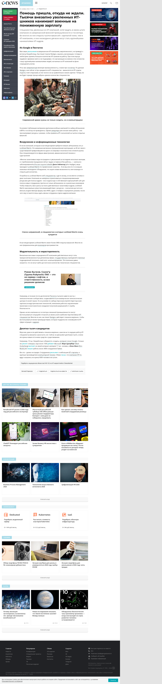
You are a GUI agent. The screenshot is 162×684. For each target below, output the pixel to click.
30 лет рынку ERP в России (9, 34)
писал (63, 355)
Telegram (68, 661)
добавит (51, 344)
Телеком (6, 76)
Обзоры (8, 659)
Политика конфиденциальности (101, 653)
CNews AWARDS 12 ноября (8, 18)
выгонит (32, 346)
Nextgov (23, 70)
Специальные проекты (33, 654)
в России (36, 164)
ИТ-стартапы (73, 352)
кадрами (36, 322)
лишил (30, 349)
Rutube (68, 659)
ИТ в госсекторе (8, 63)
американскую (32, 68)
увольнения (32, 51)
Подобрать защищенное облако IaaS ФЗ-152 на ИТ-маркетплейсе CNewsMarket (47, 363)
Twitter (59, 349)
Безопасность (8, 59)
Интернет (7, 80)
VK (66, 654)
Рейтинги (7, 88)
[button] (111, 3)
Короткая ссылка (77, 371)
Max (67, 651)
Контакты (50, 659)
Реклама (49, 654)
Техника (29, 659)
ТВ (27, 661)
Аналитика (9, 654)
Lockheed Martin (26, 148)
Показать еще (45, 499)
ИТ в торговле (8, 72)
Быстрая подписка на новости (101, 648)
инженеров (42, 245)
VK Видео (68, 656)
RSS (92, 651)
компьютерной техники (46, 355)
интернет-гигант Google (68, 341)
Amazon (32, 344)
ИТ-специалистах (49, 176)
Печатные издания (32, 664)
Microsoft (57, 344)
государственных (61, 258)
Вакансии (50, 656)
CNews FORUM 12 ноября (8, 12)
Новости (8, 651)
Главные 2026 (9, 40)
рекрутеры (55, 131)
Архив (8, 661)
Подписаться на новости (58, 371)
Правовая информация (98, 658)
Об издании (51, 651)
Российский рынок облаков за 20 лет (9, 28)
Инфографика (8, 92)
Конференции (30, 651)
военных (81, 258)
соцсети (43, 164)
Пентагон (53, 296)
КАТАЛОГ (104, 3)
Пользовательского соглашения (12, 681)
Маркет (28, 656)
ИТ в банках (7, 68)
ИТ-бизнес (26, 3)
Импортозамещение (10, 55)
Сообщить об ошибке (98, 656)
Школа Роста (8, 24)
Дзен (67, 664)
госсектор (71, 68)
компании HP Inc (75, 355)
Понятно (113, 680)
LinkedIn (49, 164)
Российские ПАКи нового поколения (9, 46)
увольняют (54, 352)
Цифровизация (8, 51)
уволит (24, 344)
